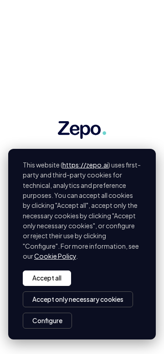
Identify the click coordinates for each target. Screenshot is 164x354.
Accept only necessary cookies (77, 299)
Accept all (47, 278)
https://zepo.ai (85, 165)
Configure (47, 320)
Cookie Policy (55, 256)
